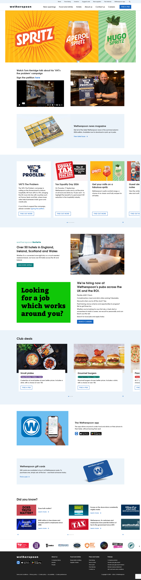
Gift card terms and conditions (116, 569)
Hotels (79, 7)
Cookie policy (42, 574)
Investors (76, 1)
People (53, 564)
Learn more (44, 512)
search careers (85, 322)
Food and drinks (66, 7)
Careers (111, 7)
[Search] (129, 2)
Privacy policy (33, 574)
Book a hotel (92, 562)
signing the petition (37, 209)
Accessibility (51, 574)
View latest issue (80, 136)
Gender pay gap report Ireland (116, 564)
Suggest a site (86, 1)
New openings (49, 7)
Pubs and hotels (94, 557)
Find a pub (125, 7)
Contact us (100, 7)
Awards (53, 562)
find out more (27, 214)
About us (88, 7)
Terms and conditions (22, 574)
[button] (67, 222)
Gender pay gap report (114, 562)
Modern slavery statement (115, 567)
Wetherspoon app (120, 1)
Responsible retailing (75, 560)
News (59, 1)
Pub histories (107, 1)
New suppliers (97, 1)
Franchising (67, 1)
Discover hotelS (25, 265)
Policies (110, 557)
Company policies (112, 560)
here (37, 77)
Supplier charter (74, 562)
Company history (56, 560)
